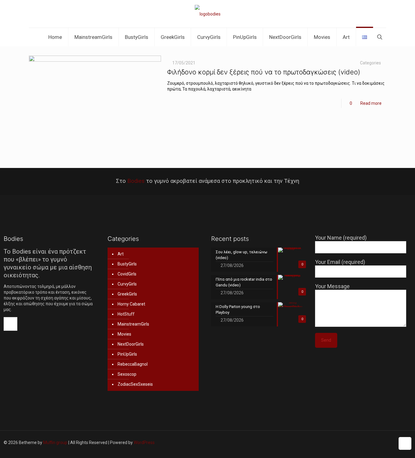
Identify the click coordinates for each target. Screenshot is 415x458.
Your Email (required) (340, 262)
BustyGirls (127, 263)
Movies (124, 334)
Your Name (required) (341, 237)
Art (121, 253)
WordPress (144, 442)
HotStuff (126, 314)
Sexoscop (127, 374)
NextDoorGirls (131, 344)
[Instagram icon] (384, 442)
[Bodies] (208, 14)
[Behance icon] (390, 442)
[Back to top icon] (405, 443)
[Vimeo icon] (358, 442)
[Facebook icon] (345, 442)
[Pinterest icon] (377, 442)
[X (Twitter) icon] (352, 442)
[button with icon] (10, 324)
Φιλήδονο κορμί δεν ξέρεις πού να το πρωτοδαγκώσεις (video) (263, 72)
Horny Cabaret (131, 304)
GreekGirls (127, 294)
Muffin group (55, 442)
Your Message (332, 286)
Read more (371, 103)
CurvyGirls (127, 284)
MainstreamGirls (133, 324)
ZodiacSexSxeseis (135, 384)
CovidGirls (127, 274)
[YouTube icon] (364, 442)
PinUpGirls (127, 354)
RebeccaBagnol (133, 364)
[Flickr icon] (371, 442)
